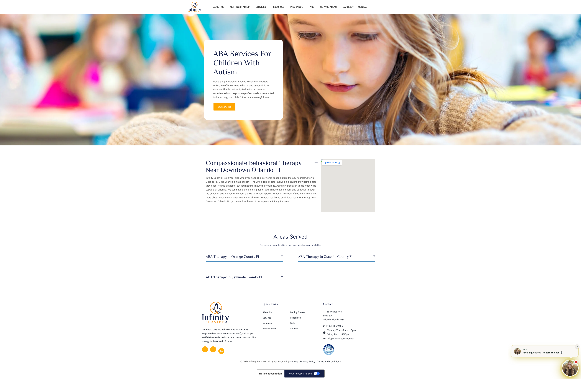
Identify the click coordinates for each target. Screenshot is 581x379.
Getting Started (240, 7)
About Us (218, 7)
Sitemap (293, 361)
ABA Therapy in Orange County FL (233, 256)
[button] (244, 258)
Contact (363, 7)
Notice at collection (270, 373)
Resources (278, 7)
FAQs (311, 7)
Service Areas (328, 7)
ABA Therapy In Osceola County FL (325, 256)
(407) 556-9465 (334, 326)
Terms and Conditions (329, 361)
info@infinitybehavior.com (341, 338)
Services (261, 7)
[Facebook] (205, 349)
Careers (347, 7)
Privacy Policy (307, 361)
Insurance (296, 7)
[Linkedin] (221, 351)
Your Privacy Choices (300, 373)
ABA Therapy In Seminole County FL (234, 277)
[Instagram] (213, 349)
